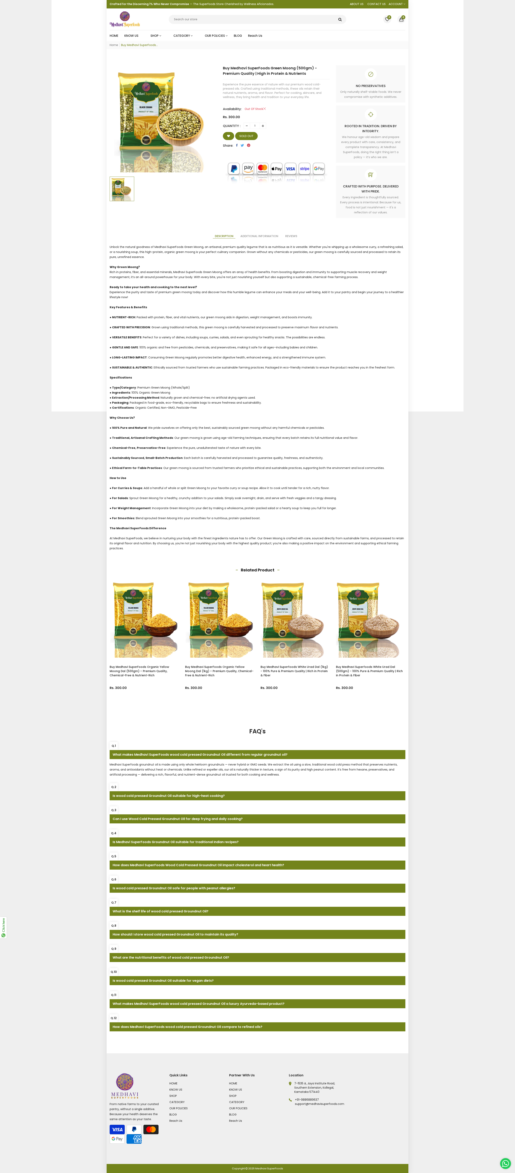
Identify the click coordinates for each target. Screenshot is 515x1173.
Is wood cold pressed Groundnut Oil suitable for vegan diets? (163, 980)
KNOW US (175, 1090)
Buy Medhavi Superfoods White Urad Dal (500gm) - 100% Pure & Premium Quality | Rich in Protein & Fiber (317, 671)
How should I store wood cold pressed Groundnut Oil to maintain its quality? (175, 934)
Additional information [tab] (259, 236)
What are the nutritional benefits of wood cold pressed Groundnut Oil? (171, 957)
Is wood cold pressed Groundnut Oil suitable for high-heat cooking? (169, 795)
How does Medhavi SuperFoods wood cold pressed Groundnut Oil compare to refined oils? (187, 1027)
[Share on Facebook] (237, 145)
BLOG (173, 1115)
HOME (173, 1083)
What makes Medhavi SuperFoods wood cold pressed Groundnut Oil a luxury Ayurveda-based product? (198, 1003)
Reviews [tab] (291, 236)
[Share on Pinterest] (248, 145)
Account (396, 4)
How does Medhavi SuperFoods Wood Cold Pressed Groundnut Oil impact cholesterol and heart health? (198, 865)
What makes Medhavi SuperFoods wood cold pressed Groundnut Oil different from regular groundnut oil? (200, 754)
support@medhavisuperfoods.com (319, 1104)
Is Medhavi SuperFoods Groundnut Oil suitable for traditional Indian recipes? (176, 842)
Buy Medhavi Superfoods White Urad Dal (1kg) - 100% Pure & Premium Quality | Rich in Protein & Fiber (242, 671)
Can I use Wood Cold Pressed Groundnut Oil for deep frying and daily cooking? (178, 819)
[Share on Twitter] (242, 145)
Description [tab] (224, 236)
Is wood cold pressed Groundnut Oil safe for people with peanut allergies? (174, 888)
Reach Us (175, 1121)
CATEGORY (177, 1102)
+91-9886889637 (307, 1100)
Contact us (376, 4)
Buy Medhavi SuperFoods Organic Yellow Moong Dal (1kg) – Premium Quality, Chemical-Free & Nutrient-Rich (168, 671)
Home (114, 45)
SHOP (173, 1096)
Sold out (246, 136)
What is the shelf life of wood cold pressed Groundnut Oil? (160, 911)
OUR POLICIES (178, 1108)
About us (357, 4)
